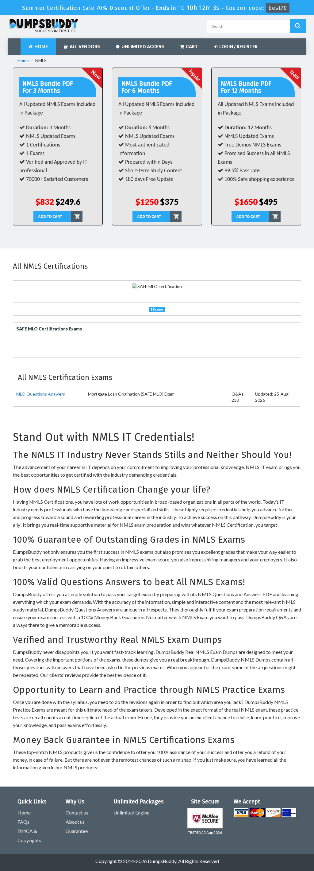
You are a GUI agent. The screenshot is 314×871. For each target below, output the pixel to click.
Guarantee (77, 831)
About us (75, 822)
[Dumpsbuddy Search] (298, 26)
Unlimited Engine (131, 812)
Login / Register (237, 46)
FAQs (23, 822)
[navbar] (16, 43)
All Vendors (84, 46)
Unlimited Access (142, 46)
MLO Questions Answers (40, 393)
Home (40, 46)
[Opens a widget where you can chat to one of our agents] (272, 836)
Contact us (77, 812)
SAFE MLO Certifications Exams (49, 328)
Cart (191, 46)
